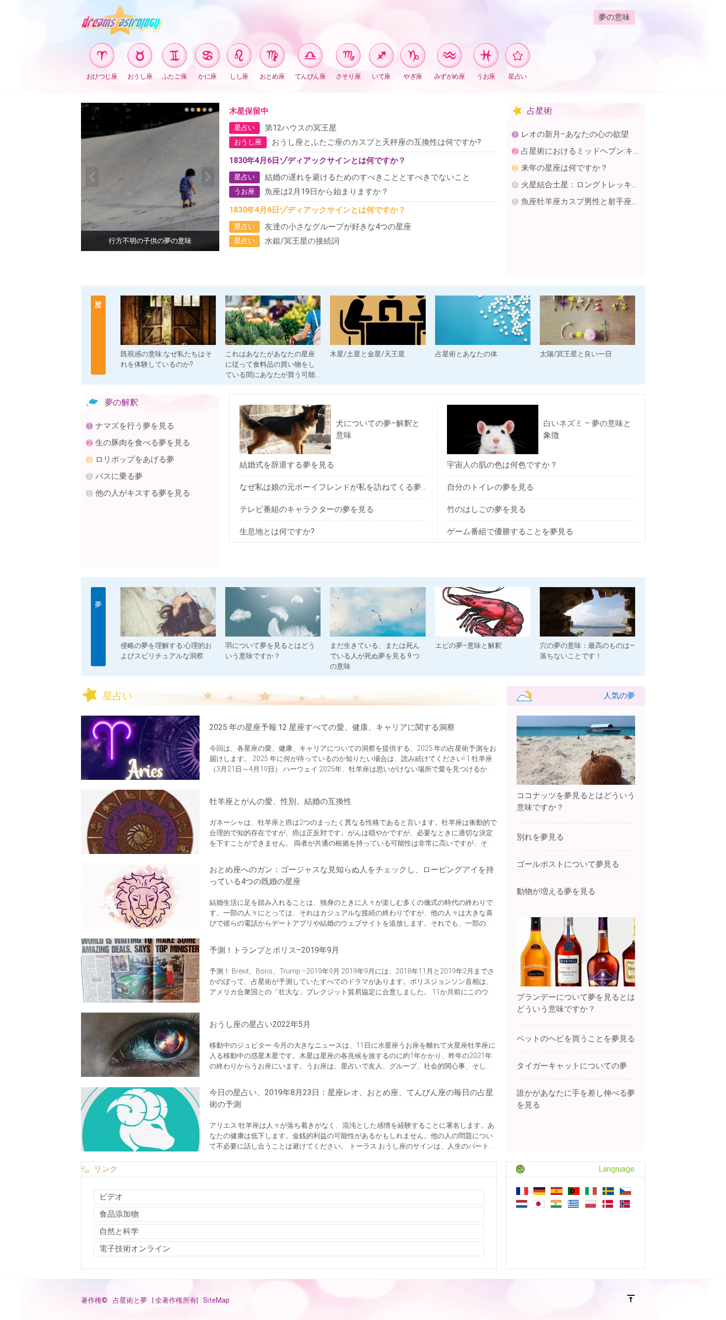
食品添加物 (119, 1214)
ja (539, 1204)
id (557, 1204)
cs (626, 1191)
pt (574, 1191)
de (539, 1191)
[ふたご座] (174, 57)
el (574, 1204)
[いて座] (381, 57)
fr (522, 1191)
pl (591, 1204)
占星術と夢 (130, 1300)
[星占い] (517, 57)
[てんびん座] (310, 57)
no (626, 1204)
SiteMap (216, 1300)
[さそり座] (348, 57)
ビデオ (111, 1196)
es (557, 1191)
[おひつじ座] (101, 57)
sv (609, 1191)
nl (522, 1204)
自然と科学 (119, 1231)
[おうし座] (140, 57)
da (609, 1204)
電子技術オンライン (134, 1248)
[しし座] (239, 57)
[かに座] (207, 57)
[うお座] (486, 57)
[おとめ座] (272, 57)
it (591, 1191)
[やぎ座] (413, 57)
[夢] (98, 626)
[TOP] (631, 1300)
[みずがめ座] (449, 57)
